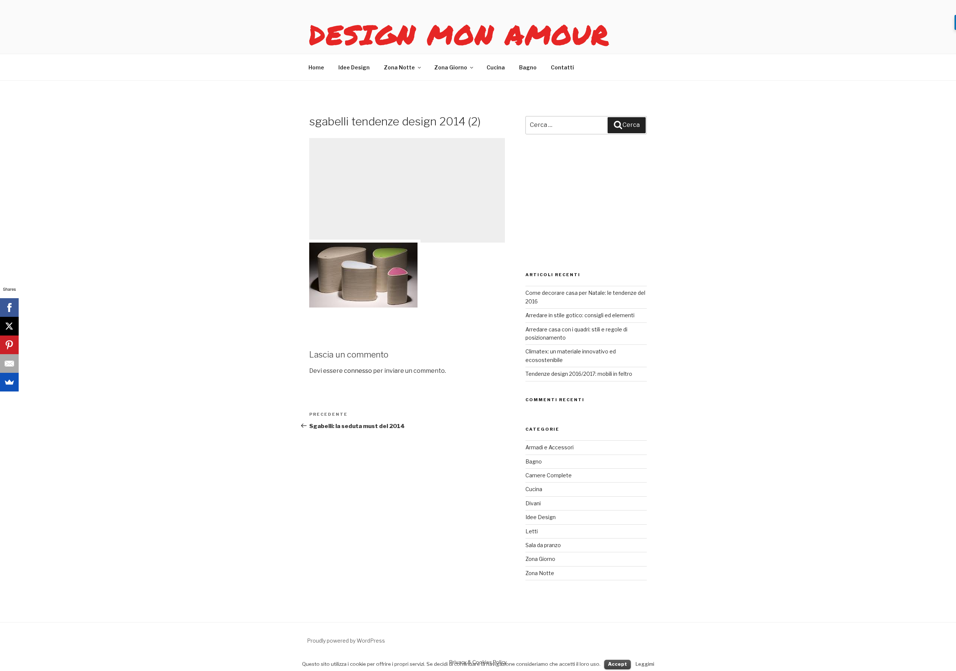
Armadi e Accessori (549, 447)
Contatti (562, 67)
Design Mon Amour (459, 34)
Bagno (528, 67)
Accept (617, 664)
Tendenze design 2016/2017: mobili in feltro (578, 374)
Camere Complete (548, 475)
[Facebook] (9, 307)
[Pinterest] (9, 345)
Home (316, 67)
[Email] (9, 363)
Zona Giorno (450, 67)
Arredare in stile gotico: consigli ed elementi (579, 315)
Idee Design (354, 67)
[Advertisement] (407, 190)
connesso (358, 370)
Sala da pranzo (543, 545)
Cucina (496, 67)
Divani (533, 503)
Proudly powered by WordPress (346, 640)
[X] (9, 326)
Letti (531, 531)
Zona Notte (399, 67)
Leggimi (645, 664)
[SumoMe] (9, 382)
